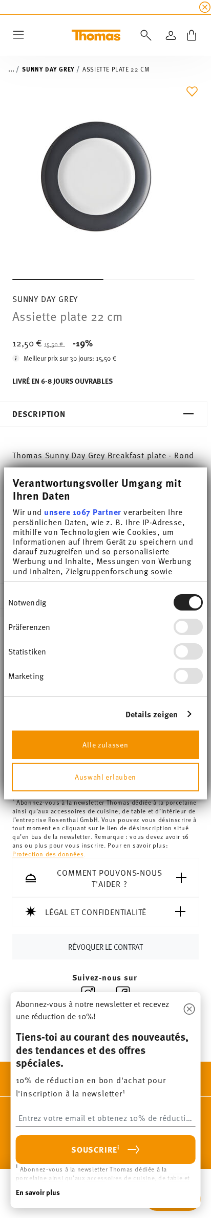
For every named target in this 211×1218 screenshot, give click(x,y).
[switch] (188, 627)
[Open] (144, 35)
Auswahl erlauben (105, 777)
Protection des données (47, 854)
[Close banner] (205, 7)
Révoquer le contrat (105, 946)
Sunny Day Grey (48, 69)
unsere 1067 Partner (82, 512)
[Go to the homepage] (96, 35)
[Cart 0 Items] (191, 35)
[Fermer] (189, 1009)
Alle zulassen (105, 744)
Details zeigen (151, 714)
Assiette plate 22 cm (116, 69)
